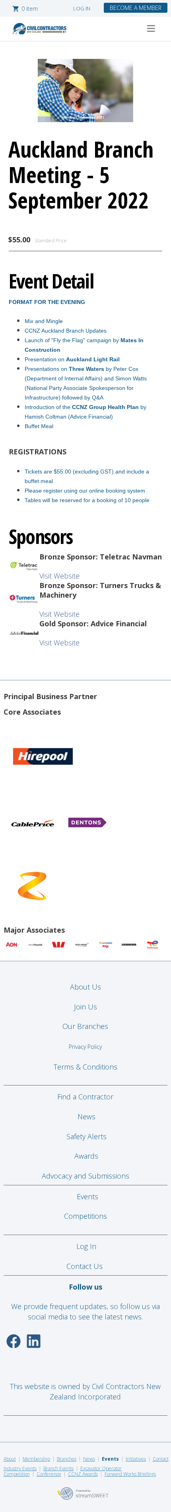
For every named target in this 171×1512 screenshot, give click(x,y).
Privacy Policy (85, 1046)
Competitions (85, 1216)
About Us (85, 987)
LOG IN (81, 8)
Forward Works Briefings (130, 1474)
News (86, 1116)
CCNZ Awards (83, 1474)
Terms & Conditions (85, 1067)
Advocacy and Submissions (85, 1176)
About (10, 1458)
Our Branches (85, 1026)
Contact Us (85, 1266)
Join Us (85, 1006)
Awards (86, 1156)
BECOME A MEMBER (135, 8)
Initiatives (136, 1458)
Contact (161, 1458)
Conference (49, 1474)
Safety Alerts (86, 1136)
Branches (66, 1458)
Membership (36, 1458)
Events (87, 1196)
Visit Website (59, 576)
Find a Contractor (85, 1096)
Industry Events (20, 1468)
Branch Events (58, 1468)
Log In (86, 1246)
